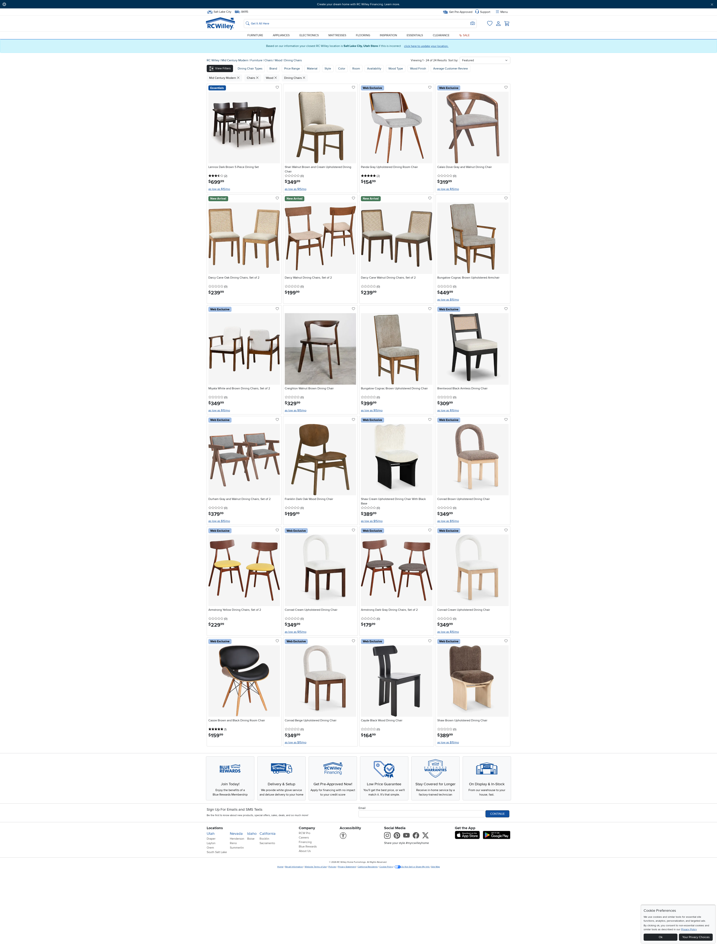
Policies (332, 866)
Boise (250, 839)
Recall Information (294, 866)
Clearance (441, 35)
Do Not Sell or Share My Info (415, 866)
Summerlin (237, 848)
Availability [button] (374, 68)
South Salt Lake (217, 852)
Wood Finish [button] (418, 68)
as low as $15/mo (219, 189)
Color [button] (341, 68)
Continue (497, 814)
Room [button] (356, 68)
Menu (504, 12)
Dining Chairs (293, 60)
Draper (211, 839)
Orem (210, 848)
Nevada (236, 833)
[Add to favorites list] (277, 87)
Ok (660, 937)
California (268, 833)
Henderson (237, 839)
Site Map (435, 866)
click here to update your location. (426, 46)
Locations (215, 828)
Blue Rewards (308, 846)
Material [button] (312, 68)
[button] (63, 4)
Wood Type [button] (395, 68)
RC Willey (213, 60)
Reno (233, 843)
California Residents (368, 866)
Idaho (252, 833)
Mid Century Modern (235, 60)
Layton (211, 843)
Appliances (281, 35)
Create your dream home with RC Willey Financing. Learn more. (358, 4)
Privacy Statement (347, 866)
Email (362, 808)
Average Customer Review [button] (450, 68)
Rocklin (264, 839)
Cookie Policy (386, 866)
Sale (466, 35)
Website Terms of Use (316, 866)
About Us (305, 851)
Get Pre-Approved (460, 12)
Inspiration (388, 35)
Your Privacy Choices (696, 937)
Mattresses (337, 35)
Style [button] (328, 68)
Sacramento (267, 843)
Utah (211, 833)
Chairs (268, 60)
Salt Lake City (222, 11)
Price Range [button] (292, 68)
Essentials (415, 35)
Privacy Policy (689, 929)
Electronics (309, 35)
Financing (305, 842)
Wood (279, 60)
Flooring (363, 35)
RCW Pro (304, 833)
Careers (304, 837)
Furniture (255, 35)
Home (280, 866)
